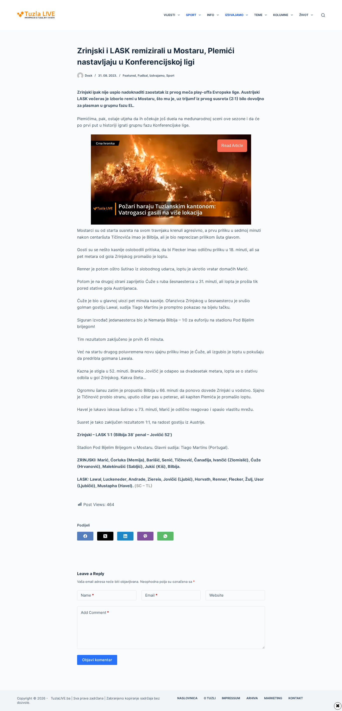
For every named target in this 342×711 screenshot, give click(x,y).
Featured (129, 75)
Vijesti (169, 15)
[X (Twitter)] (105, 536)
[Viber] (145, 536)
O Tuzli (210, 698)
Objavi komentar (97, 659)
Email (151, 595)
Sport (191, 15)
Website (216, 595)
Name (87, 595)
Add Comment (95, 612)
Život (303, 15)
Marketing (273, 698)
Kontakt (295, 698)
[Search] (323, 15)
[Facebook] (85, 536)
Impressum (231, 698)
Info (210, 15)
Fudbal (143, 75)
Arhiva (252, 698)
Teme (258, 15)
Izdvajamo (234, 15)
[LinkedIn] (125, 536)
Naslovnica (187, 698)
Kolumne (280, 15)
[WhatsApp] (165, 536)
